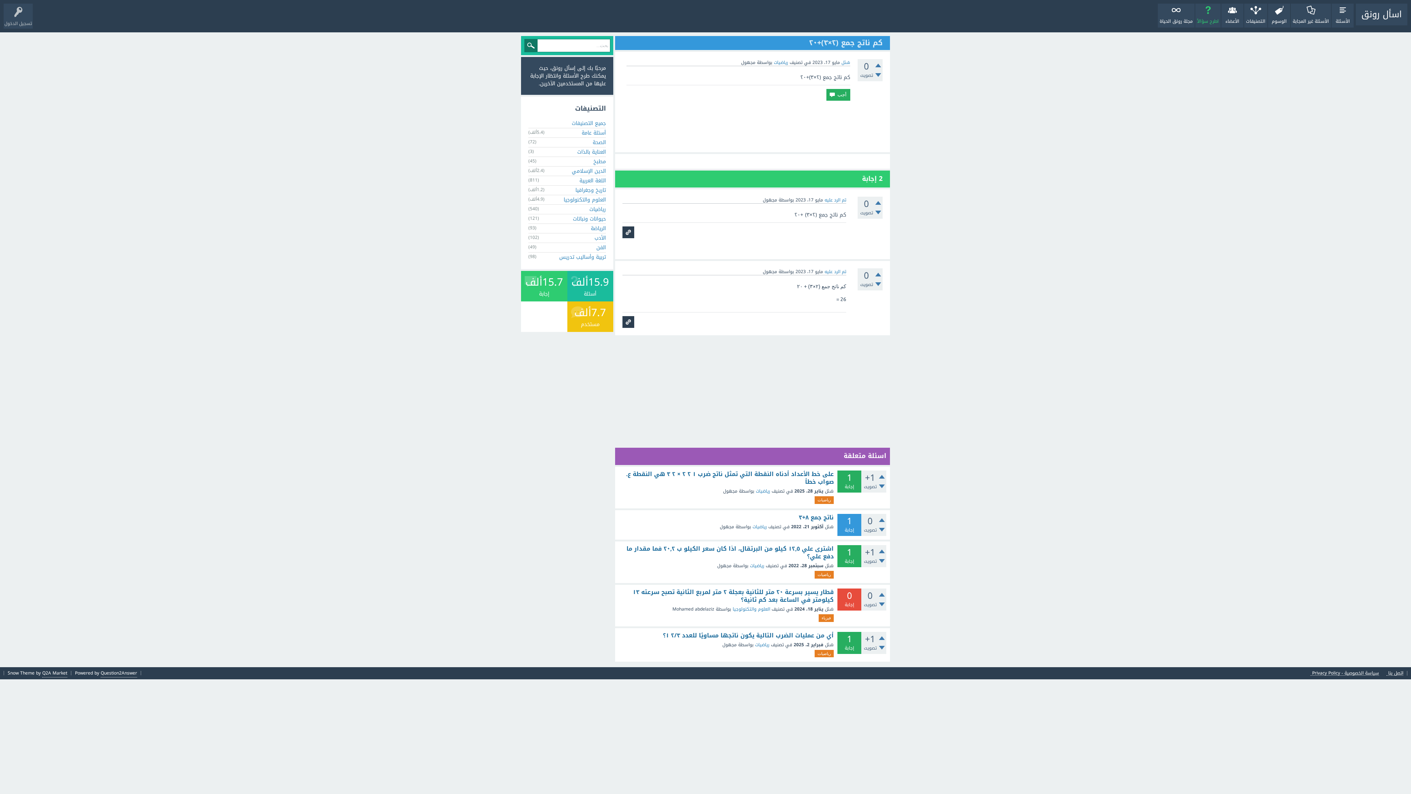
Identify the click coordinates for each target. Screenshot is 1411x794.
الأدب (600, 238)
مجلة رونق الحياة (1176, 21)
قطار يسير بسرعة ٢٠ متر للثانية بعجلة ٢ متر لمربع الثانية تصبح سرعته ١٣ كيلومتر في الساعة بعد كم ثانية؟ (733, 596)
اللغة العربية (592, 181)
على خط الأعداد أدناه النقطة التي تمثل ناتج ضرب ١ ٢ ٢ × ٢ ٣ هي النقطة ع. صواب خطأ (730, 478)
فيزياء (826, 618)
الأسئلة (1343, 21)
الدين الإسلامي (589, 171)
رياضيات (781, 62)
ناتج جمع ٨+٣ (816, 517)
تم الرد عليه (835, 200)
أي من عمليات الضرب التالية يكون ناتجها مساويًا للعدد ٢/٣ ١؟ (748, 635)
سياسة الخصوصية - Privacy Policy (1345, 673)
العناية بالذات (591, 152)
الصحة (599, 142)
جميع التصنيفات (589, 123)
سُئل (845, 62)
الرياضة (598, 228)
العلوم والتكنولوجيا (751, 609)
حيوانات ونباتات (589, 219)
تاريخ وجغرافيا (590, 190)
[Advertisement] (752, 126)
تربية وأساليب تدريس (582, 257)
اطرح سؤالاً (1208, 21)
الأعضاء (1232, 21)
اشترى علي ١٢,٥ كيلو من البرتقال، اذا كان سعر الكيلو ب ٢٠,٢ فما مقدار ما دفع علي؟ (730, 552)
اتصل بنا (1395, 673)
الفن (601, 248)
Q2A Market (54, 673)
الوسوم (1279, 21)
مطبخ (599, 162)
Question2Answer (119, 673)
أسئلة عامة (594, 133)
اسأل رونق (1381, 14)
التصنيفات (1255, 21)
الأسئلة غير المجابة (1311, 21)
